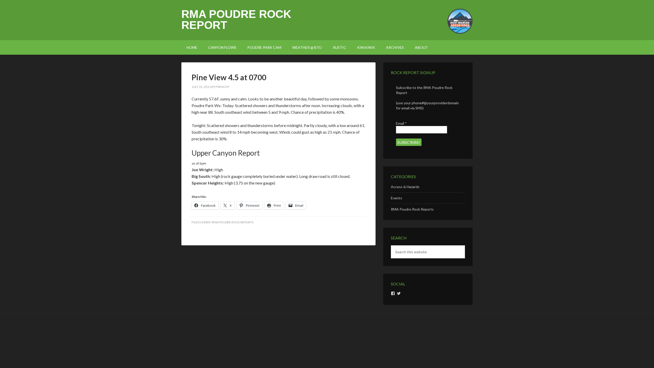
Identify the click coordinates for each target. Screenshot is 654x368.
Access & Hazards (405, 187)
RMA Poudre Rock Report (236, 19)
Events (396, 198)
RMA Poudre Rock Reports (232, 222)
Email (401, 123)
